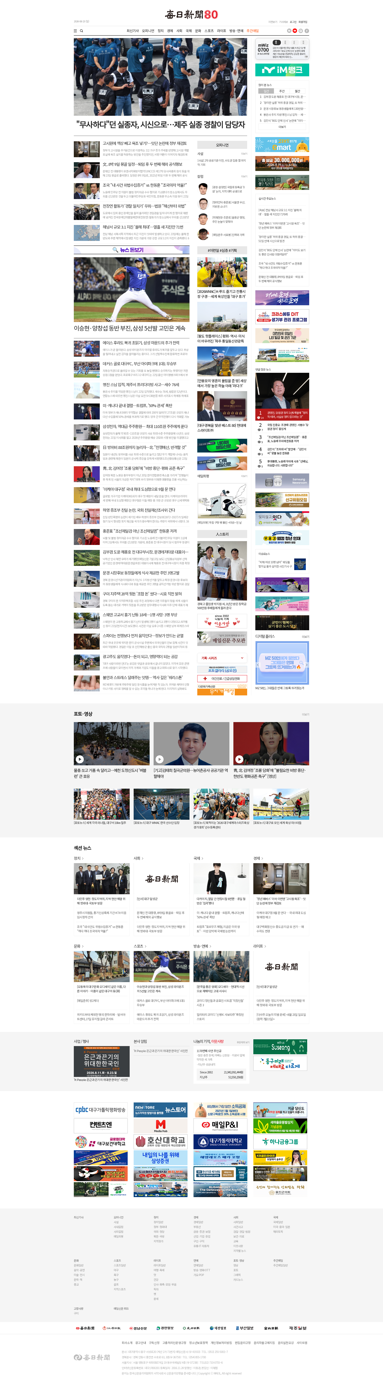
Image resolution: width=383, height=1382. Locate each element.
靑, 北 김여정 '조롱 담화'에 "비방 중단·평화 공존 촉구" (144, 468)
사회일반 (238, 1222)
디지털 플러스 (265, 636)
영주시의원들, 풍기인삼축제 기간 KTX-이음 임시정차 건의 (101, 915)
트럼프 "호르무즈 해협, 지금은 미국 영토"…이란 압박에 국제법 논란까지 (218, 929)
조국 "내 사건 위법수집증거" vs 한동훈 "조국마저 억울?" (145, 185)
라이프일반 (160, 1265)
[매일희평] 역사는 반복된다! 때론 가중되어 (220, 522)
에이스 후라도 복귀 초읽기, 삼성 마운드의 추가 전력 (141, 343)
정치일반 (158, 1222)
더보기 (244, 153)
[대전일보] (218, 1328)
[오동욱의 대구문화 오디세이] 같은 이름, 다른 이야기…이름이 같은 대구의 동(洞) (101, 988)
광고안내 (140, 1343)
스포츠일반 (120, 1265)
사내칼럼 (118, 1226)
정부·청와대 (160, 1226)
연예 (195, 1260)
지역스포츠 (120, 1289)
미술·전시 (79, 1274)
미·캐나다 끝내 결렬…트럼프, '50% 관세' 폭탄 (137, 405)
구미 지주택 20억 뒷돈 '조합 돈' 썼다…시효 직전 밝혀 (142, 594)
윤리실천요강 (286, 1343)
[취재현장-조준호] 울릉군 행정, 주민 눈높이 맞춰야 (228, 219)
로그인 (293, 22)
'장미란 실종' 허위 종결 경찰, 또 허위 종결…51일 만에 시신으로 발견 (300, 103)
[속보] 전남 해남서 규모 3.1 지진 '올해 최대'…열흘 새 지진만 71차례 (280, 212)
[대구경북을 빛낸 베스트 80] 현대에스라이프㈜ (221, 428)
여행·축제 (159, 1270)
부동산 (197, 1226)
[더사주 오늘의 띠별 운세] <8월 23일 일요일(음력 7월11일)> (281, 1016)
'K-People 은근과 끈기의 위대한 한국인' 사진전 (101, 1080)
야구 (116, 1270)
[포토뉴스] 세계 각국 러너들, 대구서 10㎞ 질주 (100, 823)
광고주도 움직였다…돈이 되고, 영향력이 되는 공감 (140, 656)
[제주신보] (297, 1328)
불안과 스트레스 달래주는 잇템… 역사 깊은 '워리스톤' (143, 677)
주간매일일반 (280, 1265)
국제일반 (278, 1222)
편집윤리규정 (243, 1343)
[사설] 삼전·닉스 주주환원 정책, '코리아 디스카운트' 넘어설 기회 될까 (221, 162)
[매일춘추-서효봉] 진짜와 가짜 (228, 235)
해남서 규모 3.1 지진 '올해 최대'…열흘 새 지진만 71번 (143, 227)
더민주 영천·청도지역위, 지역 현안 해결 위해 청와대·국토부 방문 (101, 901)
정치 (161, 30)
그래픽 (237, 1274)
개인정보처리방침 (221, 1343)
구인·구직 (198, 1241)
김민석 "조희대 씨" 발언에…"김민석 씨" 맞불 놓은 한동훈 (286, 451)
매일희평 (118, 1236)
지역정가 (158, 1241)
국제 (189, 30)
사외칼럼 (118, 1231)
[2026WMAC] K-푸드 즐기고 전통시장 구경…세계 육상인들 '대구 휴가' (221, 294)
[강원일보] (112, 1328)
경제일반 (198, 1222)
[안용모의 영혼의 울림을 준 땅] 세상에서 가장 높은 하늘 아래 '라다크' (222, 383)
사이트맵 (302, 1343)
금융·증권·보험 (201, 1231)
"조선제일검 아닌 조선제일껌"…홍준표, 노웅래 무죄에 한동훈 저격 (287, 439)
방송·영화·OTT (201, 1270)
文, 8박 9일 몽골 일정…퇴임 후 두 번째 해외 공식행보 (142, 164)
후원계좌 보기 (243, 1042)
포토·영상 (238, 1260)
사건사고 (238, 1226)
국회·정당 (159, 1231)
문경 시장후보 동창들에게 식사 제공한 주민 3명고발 (141, 573)
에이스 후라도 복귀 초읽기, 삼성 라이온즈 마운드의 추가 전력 (160, 1016)
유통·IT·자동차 (201, 1246)
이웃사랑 (238, 1246)
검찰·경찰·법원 (241, 1231)
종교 (76, 1284)
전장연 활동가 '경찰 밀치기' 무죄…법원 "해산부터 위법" (144, 206)
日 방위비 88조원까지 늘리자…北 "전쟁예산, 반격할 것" (144, 447)
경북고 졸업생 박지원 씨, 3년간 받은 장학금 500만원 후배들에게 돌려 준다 (221, 606)
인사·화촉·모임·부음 (165, 1284)
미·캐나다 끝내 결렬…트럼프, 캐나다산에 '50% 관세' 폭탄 (220, 915)
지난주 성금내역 (206, 1064)
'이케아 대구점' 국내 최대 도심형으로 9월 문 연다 (139, 489)
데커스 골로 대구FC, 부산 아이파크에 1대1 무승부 (139, 363)
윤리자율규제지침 (264, 1343)
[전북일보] (271, 1328)
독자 (156, 1289)
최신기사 (133, 30)
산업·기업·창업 (201, 1236)
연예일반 (198, 1265)
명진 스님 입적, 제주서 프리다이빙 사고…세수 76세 (141, 384)
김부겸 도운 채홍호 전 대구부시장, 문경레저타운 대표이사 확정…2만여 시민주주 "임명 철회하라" (175, 552)
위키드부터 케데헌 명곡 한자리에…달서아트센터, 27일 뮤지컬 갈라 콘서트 (101, 1016)
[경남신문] (138, 1328)
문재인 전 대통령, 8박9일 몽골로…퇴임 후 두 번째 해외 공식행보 (281, 279)
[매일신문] (85, 1328)
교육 (235, 1241)
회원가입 (302, 22)
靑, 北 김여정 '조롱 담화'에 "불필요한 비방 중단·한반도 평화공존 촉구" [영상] (269, 773)
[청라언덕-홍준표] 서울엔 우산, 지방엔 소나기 (228, 204)
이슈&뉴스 (264, 553)
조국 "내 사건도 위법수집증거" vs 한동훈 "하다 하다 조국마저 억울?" (280, 265)
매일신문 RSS (121, 1308)
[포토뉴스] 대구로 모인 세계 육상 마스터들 (277, 823)
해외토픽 (278, 1231)
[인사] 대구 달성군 (147, 899)
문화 (198, 30)
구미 (76, 1313)
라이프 (221, 30)
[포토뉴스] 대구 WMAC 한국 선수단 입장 (156, 823)
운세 (156, 1298)
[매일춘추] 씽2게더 (88, 1000)
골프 (116, 1284)
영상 (235, 1265)
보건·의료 (238, 1236)
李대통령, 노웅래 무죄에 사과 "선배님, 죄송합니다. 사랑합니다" (287, 463)
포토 (235, 1270)
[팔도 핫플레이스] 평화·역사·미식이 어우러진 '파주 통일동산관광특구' (221, 340)
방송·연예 (236, 30)
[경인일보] (165, 1328)
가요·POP (198, 1274)
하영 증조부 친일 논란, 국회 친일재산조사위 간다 (139, 510)
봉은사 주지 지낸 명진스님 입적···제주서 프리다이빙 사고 (295, 115)
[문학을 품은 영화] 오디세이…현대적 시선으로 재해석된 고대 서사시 (220, 988)
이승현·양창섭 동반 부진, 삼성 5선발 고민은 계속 (129, 328)
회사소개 (127, 1343)
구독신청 (154, 1343)
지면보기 (272, 22)
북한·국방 (159, 1236)
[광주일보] (191, 1328)
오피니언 (148, 30)
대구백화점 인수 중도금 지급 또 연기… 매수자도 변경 (280, 929)
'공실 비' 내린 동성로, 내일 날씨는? (274, 688)
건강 (156, 1279)
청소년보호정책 (198, 1343)
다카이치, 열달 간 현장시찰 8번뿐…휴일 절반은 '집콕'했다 (221, 901)
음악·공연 (79, 1270)
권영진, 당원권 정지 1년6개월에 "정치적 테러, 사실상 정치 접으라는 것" (287, 415)
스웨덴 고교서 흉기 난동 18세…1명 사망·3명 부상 (140, 614)
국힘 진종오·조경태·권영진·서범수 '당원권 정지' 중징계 (287, 427)
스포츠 (208, 30)
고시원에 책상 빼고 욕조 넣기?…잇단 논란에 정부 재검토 (145, 143)
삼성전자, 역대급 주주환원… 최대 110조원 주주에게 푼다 (145, 426)
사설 (116, 1222)
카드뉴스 (238, 1279)
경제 (170, 30)
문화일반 (78, 1265)
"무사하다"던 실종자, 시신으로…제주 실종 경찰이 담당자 (160, 124)
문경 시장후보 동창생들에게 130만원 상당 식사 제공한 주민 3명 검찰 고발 (303, 109)
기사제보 (283, 22)
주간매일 (253, 30)
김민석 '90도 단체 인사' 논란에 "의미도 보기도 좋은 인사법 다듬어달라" (302, 121)
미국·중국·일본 (281, 1226)
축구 (116, 1274)
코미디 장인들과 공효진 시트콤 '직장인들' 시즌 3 (220, 1002)
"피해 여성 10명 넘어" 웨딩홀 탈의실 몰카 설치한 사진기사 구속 (275, 566)
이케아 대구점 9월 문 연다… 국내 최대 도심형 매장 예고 (281, 915)
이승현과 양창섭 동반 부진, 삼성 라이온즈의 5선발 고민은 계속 (160, 988)
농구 (116, 1279)
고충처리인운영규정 (174, 1343)
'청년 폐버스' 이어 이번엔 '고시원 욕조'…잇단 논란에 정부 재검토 (282, 225)
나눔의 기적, (208, 1041)
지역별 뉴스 (239, 1250)
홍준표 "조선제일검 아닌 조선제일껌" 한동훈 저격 (140, 531)
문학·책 (78, 1279)
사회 (179, 30)
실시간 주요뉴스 (267, 198)
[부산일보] (244, 1328)
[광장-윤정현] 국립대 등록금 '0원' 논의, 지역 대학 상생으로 (228, 189)
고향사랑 (78, 1308)
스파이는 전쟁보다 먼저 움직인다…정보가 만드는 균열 (143, 635)
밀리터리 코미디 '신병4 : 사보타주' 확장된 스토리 (220, 1016)
